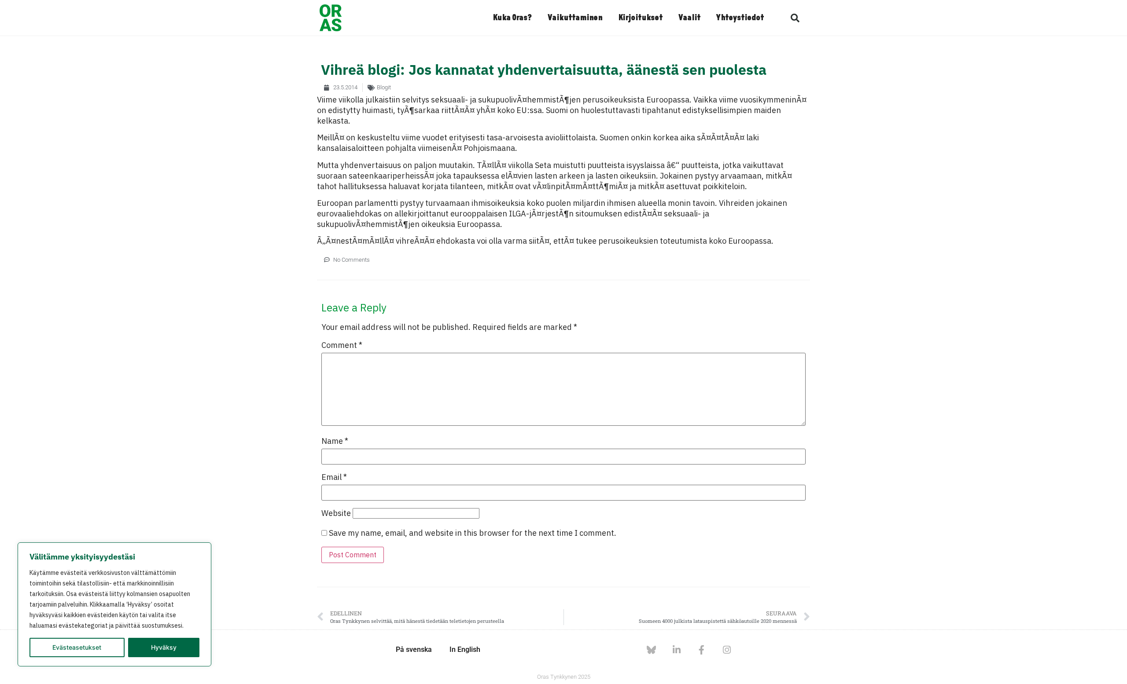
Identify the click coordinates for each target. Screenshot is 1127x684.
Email (334, 477)
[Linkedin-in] (676, 650)
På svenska (414, 649)
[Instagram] (726, 650)
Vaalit (689, 18)
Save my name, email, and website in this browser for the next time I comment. (472, 533)
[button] (795, 18)
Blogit (384, 87)
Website (336, 513)
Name (334, 441)
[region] (114, 604)
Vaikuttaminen (575, 18)
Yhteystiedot (740, 18)
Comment (341, 345)
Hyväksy (164, 647)
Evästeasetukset (76, 647)
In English (464, 649)
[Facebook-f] (701, 650)
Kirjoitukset (640, 18)
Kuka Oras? (512, 18)
